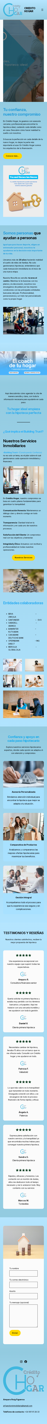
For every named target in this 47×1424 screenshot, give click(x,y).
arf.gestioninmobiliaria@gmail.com (17, 1406)
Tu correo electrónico (18, 1280)
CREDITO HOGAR (29, 10)
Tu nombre (14, 1268)
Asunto (12, 1291)
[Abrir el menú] (42, 9)
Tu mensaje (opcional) (19, 1302)
